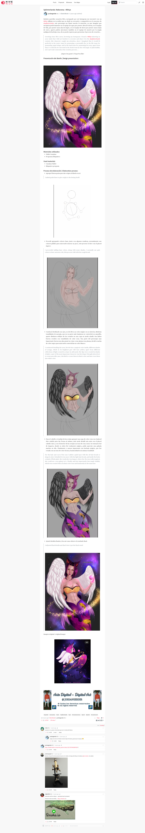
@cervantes (86, 756)
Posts (54, 2)
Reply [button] (60, 732)
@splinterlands (49, 23)
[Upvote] (42, 720)
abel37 (47, 826)
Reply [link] (98, 718)
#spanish (46, 714)
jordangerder (53, 14)
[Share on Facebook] (96, 720)
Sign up (114, 2)
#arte (57, 714)
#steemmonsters (76, 714)
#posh (83, 714)
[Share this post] (103, 720)
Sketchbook (64, 14)
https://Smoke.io (61, 798)
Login (108, 2)
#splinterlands (63, 714)
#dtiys (46, 21)
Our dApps (77, 2)
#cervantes (52, 714)
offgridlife (48, 794)
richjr (47, 728)
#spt (70, 714)
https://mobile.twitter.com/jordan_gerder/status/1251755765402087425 (61, 747)
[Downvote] (43, 720)
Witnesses (69, 2)
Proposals (61, 2)
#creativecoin (94, 714)
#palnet (88, 714)
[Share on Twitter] (98, 720)
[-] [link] (103, 728)
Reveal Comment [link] (74, 826)
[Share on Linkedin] (101, 720)
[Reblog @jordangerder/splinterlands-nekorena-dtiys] (95, 718)
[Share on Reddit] (100, 720)
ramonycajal (49, 754)
